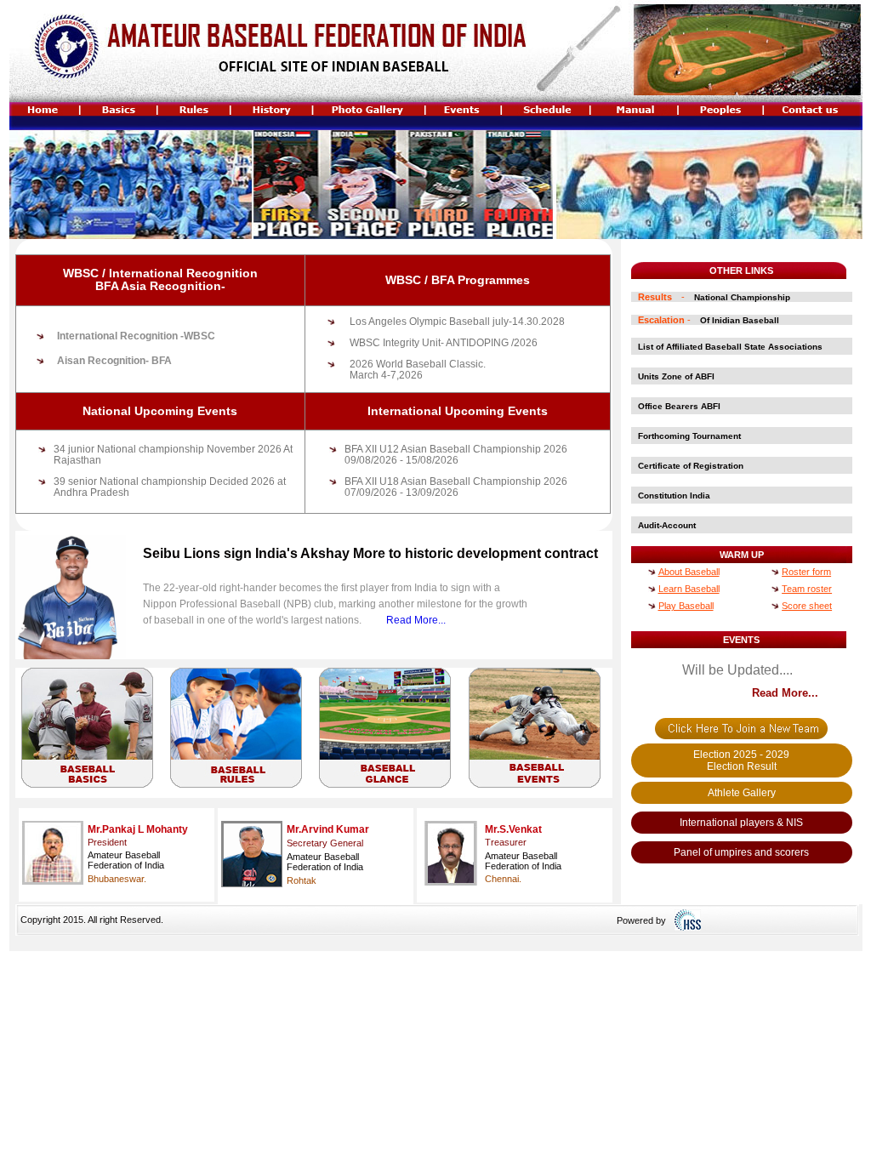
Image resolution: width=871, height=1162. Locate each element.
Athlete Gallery (742, 793)
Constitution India (674, 495)
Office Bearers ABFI (679, 406)
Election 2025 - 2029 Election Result (741, 760)
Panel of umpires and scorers (741, 852)
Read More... (416, 620)
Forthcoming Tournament (689, 436)
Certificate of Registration (690, 465)
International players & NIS (741, 823)
